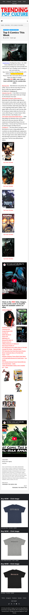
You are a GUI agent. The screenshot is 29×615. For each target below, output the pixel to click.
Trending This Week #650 (17, 74)
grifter (21, 475)
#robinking (4, 471)
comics (19, 474)
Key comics (11, 476)
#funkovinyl (20, 468)
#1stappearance (8, 466)
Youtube (19, 1)
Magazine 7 (22, 611)
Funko (13, 363)
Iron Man (7, 476)
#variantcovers (5, 472)
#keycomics (15, 469)
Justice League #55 (7, 310)
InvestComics (6, 63)
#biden (16, 466)
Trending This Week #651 (19, 486)
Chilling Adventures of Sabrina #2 (10, 343)
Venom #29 (5, 336)
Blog (7, 474)
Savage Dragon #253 (7, 331)
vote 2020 (15, 479)
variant (8, 479)
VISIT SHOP (14, 3)
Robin (23, 476)
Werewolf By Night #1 (7, 340)
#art (13, 466)
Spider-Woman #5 (6, 334)
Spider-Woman (15, 478)
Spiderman (21, 478)
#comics (10, 468)
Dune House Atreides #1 (8, 345)
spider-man (9, 478)
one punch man (18, 476)
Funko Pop (17, 475)
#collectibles (5, 468)
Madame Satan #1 (6, 342)
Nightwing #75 (6, 338)
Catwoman (15, 474)
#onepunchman (22, 469)
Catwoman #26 (6, 329)
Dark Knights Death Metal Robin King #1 (12, 116)
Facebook (14, 1)
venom (11, 479)
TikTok (4, 1)
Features (6, 29)
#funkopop (15, 468)
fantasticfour (8, 475)
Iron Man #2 (5, 333)
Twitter (24, 1)
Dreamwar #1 (13, 91)
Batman (3, 474)
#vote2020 (12, 472)
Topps (6, 367)
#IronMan (10, 469)
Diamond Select (17, 349)
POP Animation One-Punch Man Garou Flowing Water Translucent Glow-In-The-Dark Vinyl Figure (14, 352)
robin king (4, 478)
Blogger (10, 474)
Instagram (9, 1)
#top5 (20, 471)
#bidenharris (21, 466)
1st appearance (18, 472)
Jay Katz (7, 38)
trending (4, 479)
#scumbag (9, 471)
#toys (23, 471)
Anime (23, 472)
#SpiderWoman (15, 471)
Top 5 (25, 478)
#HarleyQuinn (5, 469)
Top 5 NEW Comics (14, 29)
